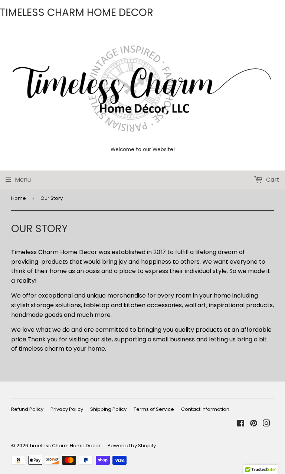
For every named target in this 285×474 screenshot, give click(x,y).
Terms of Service (154, 409)
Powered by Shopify (132, 445)
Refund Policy (27, 409)
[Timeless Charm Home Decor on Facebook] (241, 424)
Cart (272, 179)
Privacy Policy (66, 409)
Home (18, 198)
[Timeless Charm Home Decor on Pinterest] (254, 424)
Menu (23, 179)
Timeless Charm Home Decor (65, 445)
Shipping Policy (108, 409)
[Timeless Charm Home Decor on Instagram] (266, 424)
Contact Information (205, 409)
